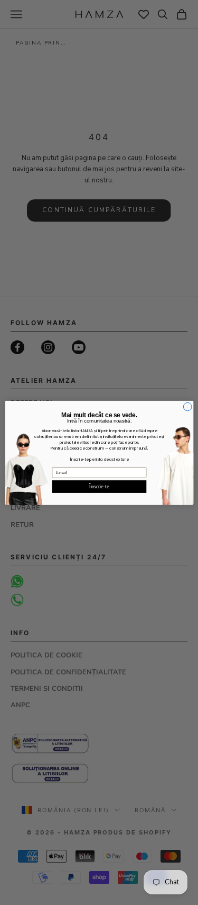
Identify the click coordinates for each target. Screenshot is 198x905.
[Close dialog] (187, 406)
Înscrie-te (99, 486)
